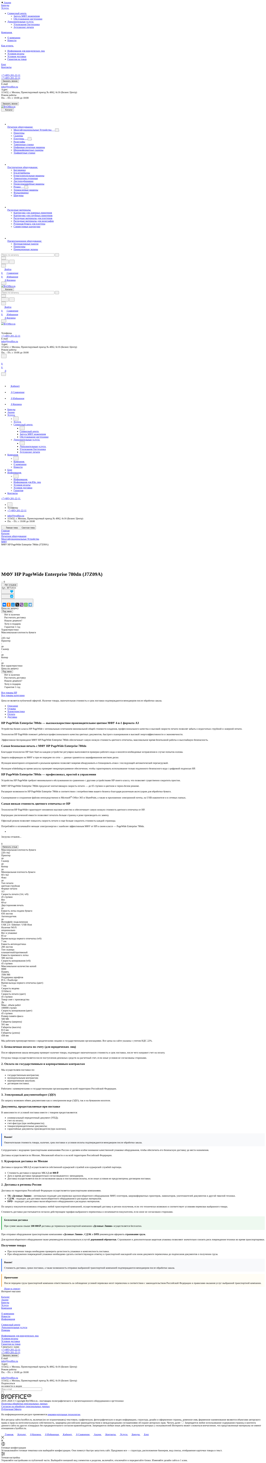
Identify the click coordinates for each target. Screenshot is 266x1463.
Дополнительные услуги (14, 1327)
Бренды (5, 1302)
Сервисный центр (10, 1324)
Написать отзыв (9, 847)
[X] (17, 604)
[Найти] (11, 262)
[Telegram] (30, 604)
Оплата (11, 714)
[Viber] (21, 604)
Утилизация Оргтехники (27, 24)
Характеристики (16, 711)
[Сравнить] (7, 596)
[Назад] (16, 418)
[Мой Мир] (13, 604)
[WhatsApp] (26, 604)
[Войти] (2, 360)
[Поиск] (3, 356)
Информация (8, 1319)
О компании (7, 1313)
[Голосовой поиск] (5, 262)
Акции (4, 1299)
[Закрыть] (3, 374)
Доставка (12, 717)
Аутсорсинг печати (24, 27)
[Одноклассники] (8, 604)
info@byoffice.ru (9, 86)
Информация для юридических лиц (20, 1335)
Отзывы (11, 708)
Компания (6, 1308)
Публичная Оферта (11, 1409)
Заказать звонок (10, 81)
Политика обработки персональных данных (24, 1403)
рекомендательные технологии (64, 1414)
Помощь (5, 1330)
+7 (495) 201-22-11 (10, 75)
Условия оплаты (9, 1338)
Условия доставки (10, 1341)
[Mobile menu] (3, 321)
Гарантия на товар (10, 1344)
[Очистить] (57, 255)
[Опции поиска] (3, 258)
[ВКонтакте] (4, 604)
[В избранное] (7, 591)
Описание (12, 706)
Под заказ (7, 611)
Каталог (5, 1297)
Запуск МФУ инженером (27, 16)
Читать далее (173, 1422)
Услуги (5, 1305)
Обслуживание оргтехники (28, 19)
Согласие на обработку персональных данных (25, 1406)
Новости (5, 1316)
